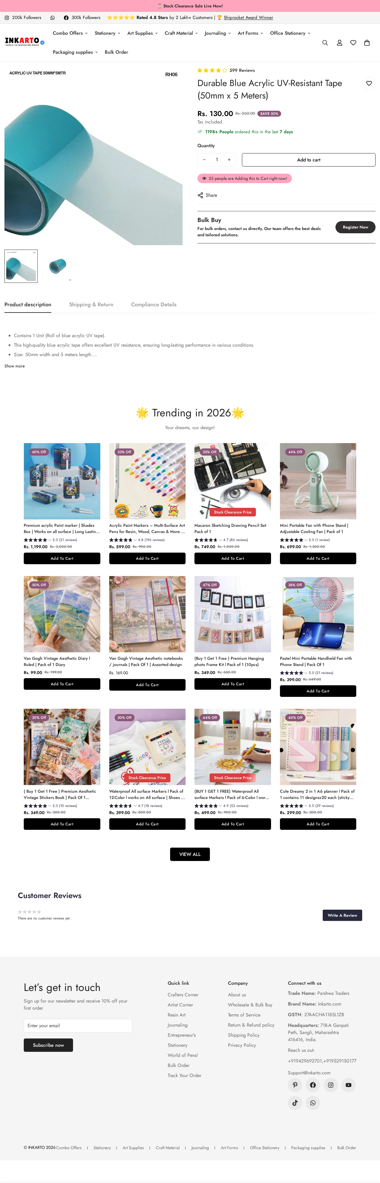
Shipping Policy (243, 1035)
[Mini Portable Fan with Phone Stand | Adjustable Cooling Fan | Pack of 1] (318, 481)
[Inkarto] (24, 42)
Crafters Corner (183, 994)
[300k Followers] (313, 1085)
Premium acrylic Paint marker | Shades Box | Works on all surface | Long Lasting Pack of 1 (61, 528)
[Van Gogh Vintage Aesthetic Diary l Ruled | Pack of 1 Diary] (62, 614)
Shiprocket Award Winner (248, 17)
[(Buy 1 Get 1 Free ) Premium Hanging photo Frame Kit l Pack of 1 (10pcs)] (232, 614)
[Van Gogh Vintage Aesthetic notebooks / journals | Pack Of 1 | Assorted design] (147, 614)
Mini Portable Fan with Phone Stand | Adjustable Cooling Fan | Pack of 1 (314, 528)
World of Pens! (183, 1055)
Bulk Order (116, 52)
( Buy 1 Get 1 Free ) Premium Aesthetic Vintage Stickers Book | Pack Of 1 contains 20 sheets (60, 794)
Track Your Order (184, 1075)
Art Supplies (140, 33)
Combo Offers (68, 33)
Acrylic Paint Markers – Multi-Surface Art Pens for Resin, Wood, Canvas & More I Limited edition (147, 528)
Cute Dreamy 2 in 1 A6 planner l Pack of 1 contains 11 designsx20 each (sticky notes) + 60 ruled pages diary (317, 794)
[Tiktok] (295, 1103)
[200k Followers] (331, 1085)
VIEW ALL (190, 854)
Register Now (355, 227)
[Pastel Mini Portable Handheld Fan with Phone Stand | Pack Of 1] (318, 614)
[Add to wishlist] (369, 83)
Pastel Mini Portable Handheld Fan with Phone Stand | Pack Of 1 (316, 661)
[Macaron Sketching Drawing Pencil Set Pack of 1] (232, 481)
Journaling (215, 33)
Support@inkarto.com (309, 1072)
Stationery (105, 33)
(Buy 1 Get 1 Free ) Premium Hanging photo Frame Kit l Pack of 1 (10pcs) (229, 661)
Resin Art (177, 1014)
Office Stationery (287, 33)
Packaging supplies (73, 52)
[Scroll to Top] (368, 1150)
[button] (367, 43)
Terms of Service (244, 1014)
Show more (14, 366)
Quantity (206, 145)
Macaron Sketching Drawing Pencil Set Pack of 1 (230, 528)
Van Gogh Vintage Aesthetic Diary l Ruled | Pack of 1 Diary (57, 661)
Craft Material (179, 33)
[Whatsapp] (52, 17)
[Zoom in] (170, 79)
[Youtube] (348, 1085)
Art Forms (248, 33)
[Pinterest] (295, 1085)
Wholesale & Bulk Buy (250, 1004)
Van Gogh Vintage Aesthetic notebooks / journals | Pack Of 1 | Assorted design (146, 661)
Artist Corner (180, 1004)
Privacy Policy (242, 1045)
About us (237, 994)
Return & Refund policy (251, 1025)
